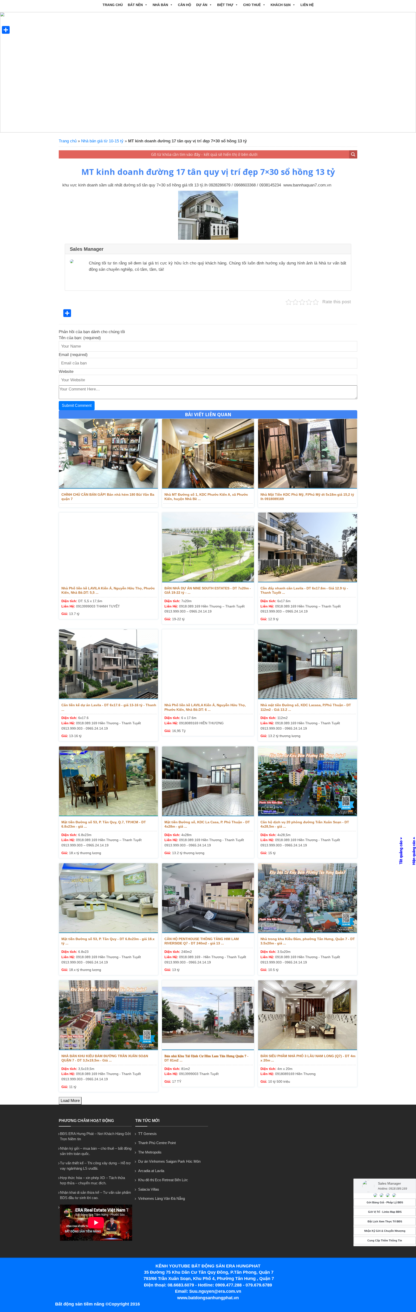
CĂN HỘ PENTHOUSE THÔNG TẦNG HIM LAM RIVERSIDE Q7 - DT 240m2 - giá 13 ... (201, 941)
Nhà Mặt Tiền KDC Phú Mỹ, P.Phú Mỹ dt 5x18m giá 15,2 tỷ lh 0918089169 (307, 497)
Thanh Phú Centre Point (157, 1143)
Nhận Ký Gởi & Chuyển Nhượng (384, 1231)
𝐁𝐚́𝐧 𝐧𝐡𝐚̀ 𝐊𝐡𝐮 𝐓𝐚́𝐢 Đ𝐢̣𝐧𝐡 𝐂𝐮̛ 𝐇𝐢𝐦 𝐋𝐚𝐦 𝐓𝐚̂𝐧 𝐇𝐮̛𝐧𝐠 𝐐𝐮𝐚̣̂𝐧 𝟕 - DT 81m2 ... (206, 1058)
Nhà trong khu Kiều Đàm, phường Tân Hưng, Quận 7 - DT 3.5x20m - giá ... (307, 941)
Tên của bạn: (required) (80, 338)
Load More (70, 1100)
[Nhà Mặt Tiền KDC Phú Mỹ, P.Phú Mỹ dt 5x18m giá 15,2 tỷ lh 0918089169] (307, 454)
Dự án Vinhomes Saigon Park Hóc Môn (169, 1161)
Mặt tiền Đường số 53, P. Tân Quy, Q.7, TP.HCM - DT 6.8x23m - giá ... (103, 824)
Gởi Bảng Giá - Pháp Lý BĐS (385, 1202)
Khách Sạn (281, 5)
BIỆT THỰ (225, 5)
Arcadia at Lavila (151, 1171)
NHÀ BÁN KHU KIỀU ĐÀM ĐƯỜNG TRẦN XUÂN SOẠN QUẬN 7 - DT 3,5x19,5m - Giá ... (104, 1058)
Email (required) (73, 354)
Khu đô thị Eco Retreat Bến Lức (163, 1180)
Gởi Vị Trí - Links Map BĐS (385, 1212)
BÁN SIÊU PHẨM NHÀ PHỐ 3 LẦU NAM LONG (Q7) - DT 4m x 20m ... (307, 1058)
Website (66, 371)
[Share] (6, 30)
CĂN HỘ (184, 5)
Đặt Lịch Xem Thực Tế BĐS (385, 1221)
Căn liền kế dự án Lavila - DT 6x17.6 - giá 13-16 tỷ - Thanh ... (108, 707)
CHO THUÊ (252, 5)
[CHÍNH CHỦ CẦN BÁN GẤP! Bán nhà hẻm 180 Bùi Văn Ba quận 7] (108, 454)
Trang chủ (113, 5)
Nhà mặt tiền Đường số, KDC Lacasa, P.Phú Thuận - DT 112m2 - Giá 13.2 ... (305, 707)
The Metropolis (150, 1152)
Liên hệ (307, 5)
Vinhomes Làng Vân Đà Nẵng (161, 1198)
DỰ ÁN (201, 5)
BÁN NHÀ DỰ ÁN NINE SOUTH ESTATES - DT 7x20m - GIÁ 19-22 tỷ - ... (207, 590)
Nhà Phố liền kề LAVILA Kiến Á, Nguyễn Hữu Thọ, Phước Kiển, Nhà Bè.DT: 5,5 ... (108, 590)
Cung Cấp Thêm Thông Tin (384, 1240)
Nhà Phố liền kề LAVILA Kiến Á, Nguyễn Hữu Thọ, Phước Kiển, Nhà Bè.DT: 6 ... (205, 707)
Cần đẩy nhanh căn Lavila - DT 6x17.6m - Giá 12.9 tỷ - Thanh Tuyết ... (304, 590)
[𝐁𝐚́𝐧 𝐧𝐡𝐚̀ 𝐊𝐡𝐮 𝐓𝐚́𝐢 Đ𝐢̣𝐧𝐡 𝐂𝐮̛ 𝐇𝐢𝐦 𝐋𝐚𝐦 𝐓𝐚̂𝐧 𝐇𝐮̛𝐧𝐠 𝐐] (208, 1015)
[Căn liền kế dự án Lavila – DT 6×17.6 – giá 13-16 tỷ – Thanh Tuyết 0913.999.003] (108, 664)
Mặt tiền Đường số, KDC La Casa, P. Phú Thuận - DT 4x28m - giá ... (207, 824)
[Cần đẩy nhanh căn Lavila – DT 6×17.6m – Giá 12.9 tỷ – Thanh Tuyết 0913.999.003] (307, 547)
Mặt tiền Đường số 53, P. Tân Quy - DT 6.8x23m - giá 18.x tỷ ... (108, 941)
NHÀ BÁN (160, 5)
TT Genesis (147, 1134)
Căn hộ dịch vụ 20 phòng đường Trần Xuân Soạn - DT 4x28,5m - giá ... (304, 824)
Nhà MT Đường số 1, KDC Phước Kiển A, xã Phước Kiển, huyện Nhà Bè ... (206, 497)
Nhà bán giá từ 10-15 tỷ (102, 141)
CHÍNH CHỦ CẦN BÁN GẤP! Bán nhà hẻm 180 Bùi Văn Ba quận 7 (107, 497)
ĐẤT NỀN (135, 5)
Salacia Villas (148, 1189)
